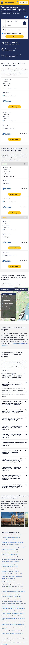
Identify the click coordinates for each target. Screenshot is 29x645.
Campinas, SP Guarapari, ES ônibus (9, 539)
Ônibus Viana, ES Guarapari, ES (8, 578)
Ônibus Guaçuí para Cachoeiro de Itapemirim (11, 596)
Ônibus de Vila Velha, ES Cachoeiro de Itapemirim (12, 630)
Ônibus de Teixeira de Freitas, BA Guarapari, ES (11, 576)
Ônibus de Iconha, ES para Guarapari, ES (10, 552)
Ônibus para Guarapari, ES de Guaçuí (9, 549)
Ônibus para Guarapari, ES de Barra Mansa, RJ (11, 535)
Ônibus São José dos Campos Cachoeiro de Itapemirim (13, 622)
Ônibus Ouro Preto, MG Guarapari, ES (9, 566)
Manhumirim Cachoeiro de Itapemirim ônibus (11, 601)
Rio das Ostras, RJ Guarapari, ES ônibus (10, 571)
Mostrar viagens (14, 107)
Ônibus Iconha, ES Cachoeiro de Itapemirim (11, 598)
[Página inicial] (7, 2)
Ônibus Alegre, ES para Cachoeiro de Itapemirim (12, 586)
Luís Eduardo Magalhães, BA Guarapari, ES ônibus (12, 559)
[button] (20, 317)
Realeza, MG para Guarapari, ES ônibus (9, 569)
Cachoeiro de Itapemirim (20, 289)
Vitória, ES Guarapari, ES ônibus (8, 581)
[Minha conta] (16, 2)
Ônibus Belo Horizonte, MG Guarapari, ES (10, 537)
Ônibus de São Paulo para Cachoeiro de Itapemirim (12, 624)
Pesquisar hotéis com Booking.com (12, 33)
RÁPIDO (4, 217)
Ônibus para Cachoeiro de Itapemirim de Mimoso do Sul (13, 603)
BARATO (4, 164)
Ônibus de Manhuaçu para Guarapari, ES (10, 561)
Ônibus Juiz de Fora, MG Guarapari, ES (9, 554)
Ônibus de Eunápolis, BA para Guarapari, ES (11, 544)
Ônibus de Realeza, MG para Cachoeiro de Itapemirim (13, 608)
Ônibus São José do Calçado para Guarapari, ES (11, 573)
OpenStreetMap (21, 320)
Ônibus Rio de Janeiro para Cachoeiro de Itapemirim (12, 613)
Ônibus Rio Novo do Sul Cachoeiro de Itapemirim (12, 615)
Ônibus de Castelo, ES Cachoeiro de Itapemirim (11, 594)
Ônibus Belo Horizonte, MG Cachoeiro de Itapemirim (13, 591)
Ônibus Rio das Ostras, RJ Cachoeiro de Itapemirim (12, 611)
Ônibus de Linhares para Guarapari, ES (9, 556)
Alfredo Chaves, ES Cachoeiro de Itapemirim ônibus (12, 589)
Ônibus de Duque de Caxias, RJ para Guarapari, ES (12, 542)
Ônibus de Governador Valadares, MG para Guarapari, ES (13, 547)
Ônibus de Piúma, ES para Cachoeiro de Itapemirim (12, 606)
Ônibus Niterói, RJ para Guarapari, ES (9, 564)
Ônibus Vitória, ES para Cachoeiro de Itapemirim (12, 633)
